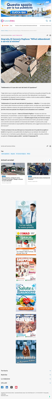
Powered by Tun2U (4, 395)
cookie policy (3, 394)
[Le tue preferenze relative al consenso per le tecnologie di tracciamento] (49, 396)
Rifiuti (28, 153)
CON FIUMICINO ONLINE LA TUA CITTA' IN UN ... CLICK (41, 25)
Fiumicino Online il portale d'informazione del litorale (18, 25)
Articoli (2, 30)
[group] (13, 174)
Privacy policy (45, 392)
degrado (13, 153)
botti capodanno (5, 153)
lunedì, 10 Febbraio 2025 (17, 35)
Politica (6, 30)
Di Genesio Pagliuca (21, 153)
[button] (45, 160)
